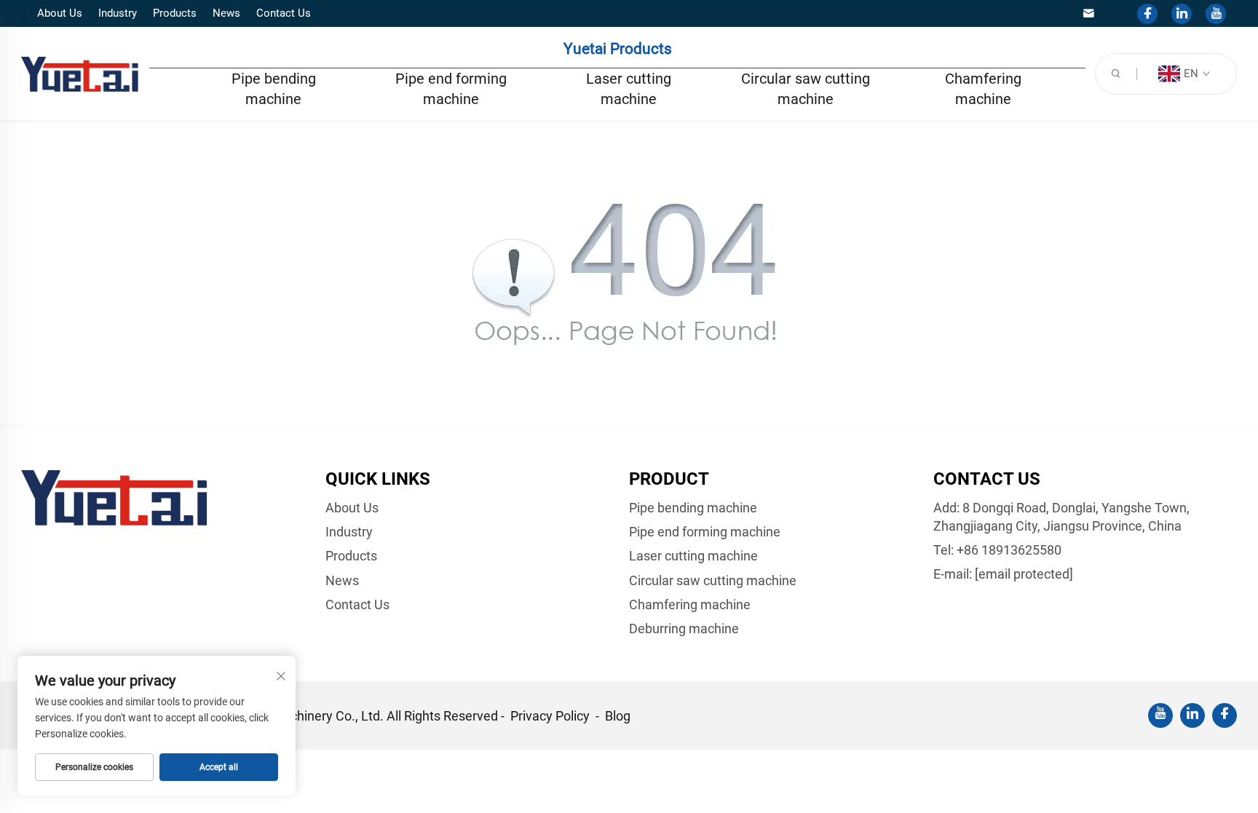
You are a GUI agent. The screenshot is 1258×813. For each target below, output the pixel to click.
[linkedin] (1181, 14)
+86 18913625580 (1009, 550)
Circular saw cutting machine (805, 89)
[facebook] (1147, 14)
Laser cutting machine (628, 89)
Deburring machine (684, 628)
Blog (617, 715)
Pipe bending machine (274, 89)
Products (175, 13)
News (226, 13)
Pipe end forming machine (451, 89)
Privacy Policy (551, 715)
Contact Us (283, 13)
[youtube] (1216, 14)
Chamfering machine (983, 89)
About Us (59, 13)
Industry (117, 13)
